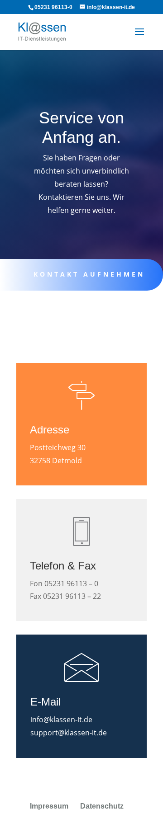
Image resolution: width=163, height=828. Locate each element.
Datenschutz (102, 806)
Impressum (49, 806)
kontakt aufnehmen (89, 274)
